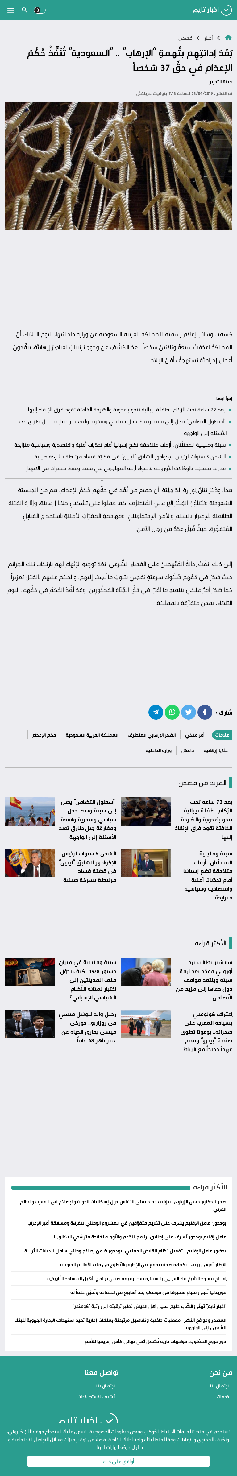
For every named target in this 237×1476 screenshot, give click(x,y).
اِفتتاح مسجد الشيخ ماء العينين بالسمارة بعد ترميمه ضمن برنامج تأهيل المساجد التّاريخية (136, 1278)
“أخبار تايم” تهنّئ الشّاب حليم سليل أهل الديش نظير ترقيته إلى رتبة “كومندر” (149, 1306)
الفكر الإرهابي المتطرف (152, 734)
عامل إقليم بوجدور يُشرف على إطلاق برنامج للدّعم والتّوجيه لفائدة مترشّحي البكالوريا (140, 1236)
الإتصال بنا (219, 1386)
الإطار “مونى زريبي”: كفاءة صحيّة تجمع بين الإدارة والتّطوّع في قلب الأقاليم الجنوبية (143, 1264)
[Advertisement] (118, 280)
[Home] (228, 37)
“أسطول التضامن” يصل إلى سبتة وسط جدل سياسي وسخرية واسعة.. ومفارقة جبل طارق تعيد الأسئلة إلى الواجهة (87, 819)
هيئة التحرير (221, 81)
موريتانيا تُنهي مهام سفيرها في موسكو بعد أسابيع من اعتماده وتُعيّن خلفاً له (148, 1292)
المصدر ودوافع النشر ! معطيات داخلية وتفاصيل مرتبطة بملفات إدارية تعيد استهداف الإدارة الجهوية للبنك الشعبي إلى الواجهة (120, 1324)
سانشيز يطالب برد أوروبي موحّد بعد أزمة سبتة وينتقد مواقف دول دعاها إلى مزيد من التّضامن (204, 980)
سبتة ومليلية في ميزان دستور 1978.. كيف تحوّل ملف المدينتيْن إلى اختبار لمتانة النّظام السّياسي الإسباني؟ (87, 980)
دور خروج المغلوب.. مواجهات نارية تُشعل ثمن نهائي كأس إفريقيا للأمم (155, 1341)
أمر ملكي (194, 734)
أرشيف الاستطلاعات (96, 1396)
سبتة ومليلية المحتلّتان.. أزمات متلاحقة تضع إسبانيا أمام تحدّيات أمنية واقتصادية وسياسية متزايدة (120, 444)
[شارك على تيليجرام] (155, 712)
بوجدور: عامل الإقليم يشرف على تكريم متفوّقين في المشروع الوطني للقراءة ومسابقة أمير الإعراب (126, 1222)
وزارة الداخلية (159, 750)
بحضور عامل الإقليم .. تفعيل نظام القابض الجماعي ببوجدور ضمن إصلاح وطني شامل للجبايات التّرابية (125, 1250)
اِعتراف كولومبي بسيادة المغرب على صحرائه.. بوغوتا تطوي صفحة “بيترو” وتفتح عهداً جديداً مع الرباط (206, 1031)
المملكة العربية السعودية (92, 734)
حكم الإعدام (44, 734)
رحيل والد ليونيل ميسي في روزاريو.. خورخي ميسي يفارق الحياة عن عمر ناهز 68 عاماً (87, 1027)
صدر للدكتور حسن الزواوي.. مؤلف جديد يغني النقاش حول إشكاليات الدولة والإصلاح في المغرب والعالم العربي (123, 1205)
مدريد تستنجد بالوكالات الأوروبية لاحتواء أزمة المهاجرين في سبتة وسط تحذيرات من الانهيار (126, 468)
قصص (185, 38)
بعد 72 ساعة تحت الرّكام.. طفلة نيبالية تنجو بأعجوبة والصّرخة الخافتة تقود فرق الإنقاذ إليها (127, 409)
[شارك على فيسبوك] (205, 712)
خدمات (223, 1396)
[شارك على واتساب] (172, 712)
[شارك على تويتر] (188, 712)
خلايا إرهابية (216, 750)
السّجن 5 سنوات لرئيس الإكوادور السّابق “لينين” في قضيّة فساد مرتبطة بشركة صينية (130, 456)
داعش (187, 750)
